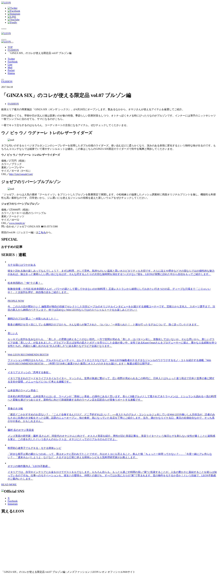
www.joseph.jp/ (17, 223)
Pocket (11, 70)
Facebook (13, 61)
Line (10, 64)
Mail (10, 67)
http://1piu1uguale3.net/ (21, 174)
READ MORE (9, 484)
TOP (10, 47)
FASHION (13, 50)
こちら (42, 232)
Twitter (11, 58)
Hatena (11, 73)
